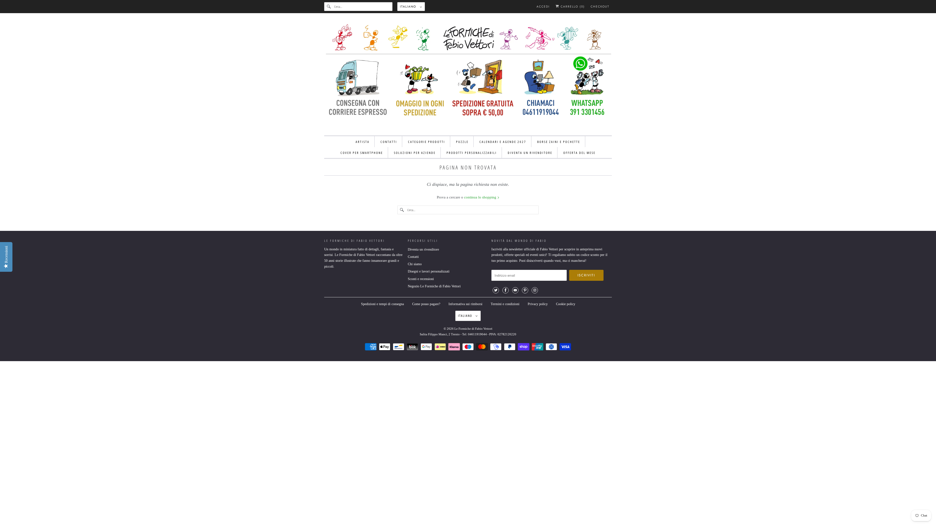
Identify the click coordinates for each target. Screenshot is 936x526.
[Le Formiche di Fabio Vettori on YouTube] (515, 290)
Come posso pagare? (426, 304)
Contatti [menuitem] (388, 142)
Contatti (413, 257)
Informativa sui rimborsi (465, 304)
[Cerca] (329, 6)
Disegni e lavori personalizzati (428, 271)
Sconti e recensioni (421, 279)
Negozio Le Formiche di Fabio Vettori (434, 286)
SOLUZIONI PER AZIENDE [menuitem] (415, 152)
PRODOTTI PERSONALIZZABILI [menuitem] (472, 152)
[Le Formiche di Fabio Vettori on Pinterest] (525, 290)
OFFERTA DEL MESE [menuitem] (579, 152)
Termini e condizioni (505, 304)
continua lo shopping (480, 197)
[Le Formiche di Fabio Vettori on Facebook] (505, 290)
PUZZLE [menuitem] (462, 142)
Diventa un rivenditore (423, 249)
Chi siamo (415, 264)
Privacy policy (538, 304)
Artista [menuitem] (363, 142)
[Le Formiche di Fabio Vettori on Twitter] (496, 290)
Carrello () (572, 6)
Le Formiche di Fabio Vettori (473, 328)
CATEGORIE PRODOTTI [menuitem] (426, 142)
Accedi (543, 6)
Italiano (409, 6)
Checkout (600, 6)
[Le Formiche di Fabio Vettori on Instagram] (535, 290)
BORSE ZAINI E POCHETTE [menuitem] (558, 142)
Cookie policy (565, 304)
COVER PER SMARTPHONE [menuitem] (362, 152)
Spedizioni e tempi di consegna (382, 304)
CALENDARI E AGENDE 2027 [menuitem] (502, 142)
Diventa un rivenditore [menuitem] (530, 152)
